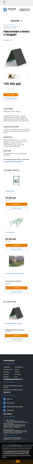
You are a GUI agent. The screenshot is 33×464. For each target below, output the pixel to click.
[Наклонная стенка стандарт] (17, 57)
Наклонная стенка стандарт (13, 323)
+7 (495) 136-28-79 (24, 9)
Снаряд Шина (10, 191)
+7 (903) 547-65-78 (24, 10)
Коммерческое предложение (15, 406)
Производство (19, 367)
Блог (16, 376)
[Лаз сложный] (16, 221)
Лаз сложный (10, 232)
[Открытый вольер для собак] (16, 263)
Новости (17, 372)
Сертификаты (10, 410)
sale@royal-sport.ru (11, 435)
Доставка (6, 372)
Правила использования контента (13, 389)
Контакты (6, 374)
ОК (18, 461)
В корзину (11, 94)
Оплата (17, 369)
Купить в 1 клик (11, 98)
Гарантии (6, 376)
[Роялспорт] (9, 11)
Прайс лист (10, 399)
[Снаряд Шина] (16, 180)
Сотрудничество (8, 369)
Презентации (10, 403)
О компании (6, 367)
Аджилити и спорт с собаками (12, 161)
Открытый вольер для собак (15, 273)
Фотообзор (18, 374)
